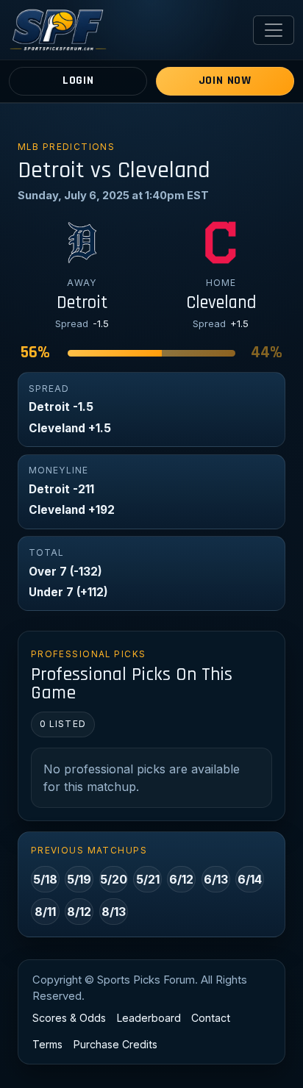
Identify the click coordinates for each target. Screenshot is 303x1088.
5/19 (79, 879)
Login (78, 80)
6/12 (181, 879)
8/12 (79, 911)
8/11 (45, 911)
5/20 (113, 879)
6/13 (216, 879)
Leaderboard (149, 1018)
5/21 (148, 879)
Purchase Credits (115, 1044)
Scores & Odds (69, 1018)
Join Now (225, 80)
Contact (210, 1018)
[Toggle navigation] (273, 30)
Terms (47, 1044)
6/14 (250, 879)
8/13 (113, 911)
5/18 (45, 879)
